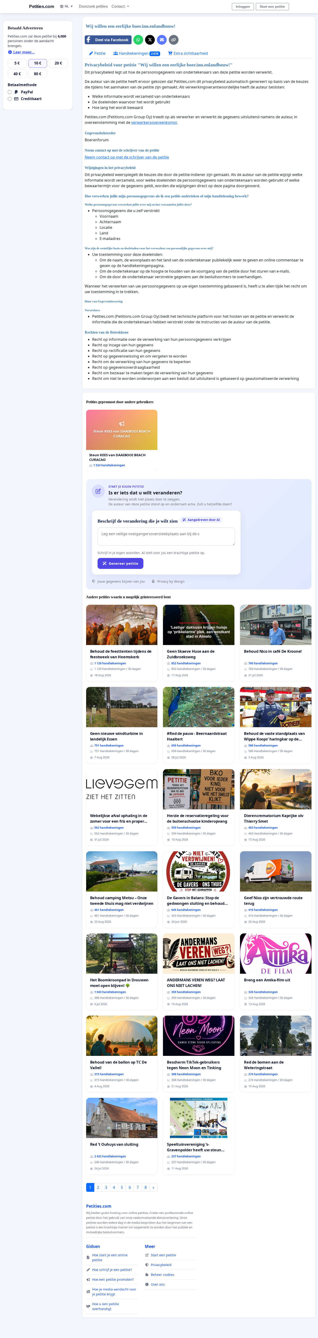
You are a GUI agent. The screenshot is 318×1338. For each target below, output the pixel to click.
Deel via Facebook (112, 39)
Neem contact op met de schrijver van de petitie (127, 157)
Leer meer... (23, 52)
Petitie (99, 53)
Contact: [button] (119, 6)
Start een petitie (272, 6)
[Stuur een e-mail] (162, 40)
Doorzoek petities (93, 6)
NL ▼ (69, 6)
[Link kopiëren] (174, 40)
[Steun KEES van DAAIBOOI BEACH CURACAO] (122, 440)
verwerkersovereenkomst (154, 122)
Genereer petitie (123, 563)
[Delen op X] (150, 40)
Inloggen (243, 6)
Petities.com (41, 6)
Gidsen (93, 1246)
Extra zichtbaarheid (190, 53)
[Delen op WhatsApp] (138, 40)
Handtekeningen (138, 53)
